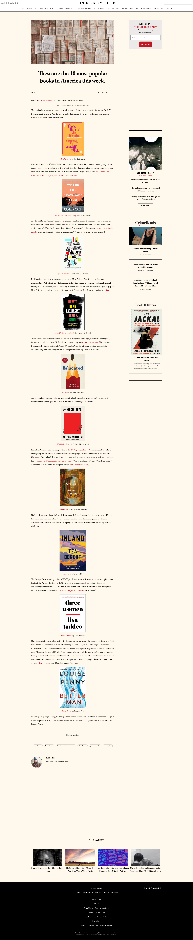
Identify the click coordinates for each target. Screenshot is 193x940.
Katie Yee (35, 92)
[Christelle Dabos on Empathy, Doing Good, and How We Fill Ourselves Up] (145, 863)
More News (146, 205)
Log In (169, 8)
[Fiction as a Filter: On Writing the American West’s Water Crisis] (80, 863)
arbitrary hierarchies (89, 342)
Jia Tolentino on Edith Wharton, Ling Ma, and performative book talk (70, 174)
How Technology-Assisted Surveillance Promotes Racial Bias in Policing (112, 870)
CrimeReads (158, 8)
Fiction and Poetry (48, 8)
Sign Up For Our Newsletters (96, 908)
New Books (82, 746)
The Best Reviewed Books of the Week (146, 358)
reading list (107, 746)
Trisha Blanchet (147, 271)
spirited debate (42, 663)
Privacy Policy (96, 921)
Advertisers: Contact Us (96, 916)
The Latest (96, 840)
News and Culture (66, 8)
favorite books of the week (66, 746)
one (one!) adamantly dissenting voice (55, 461)
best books (37, 746)
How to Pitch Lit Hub (96, 912)
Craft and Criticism (29, 8)
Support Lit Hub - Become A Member (97, 925)
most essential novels (79, 465)
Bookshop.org (83, 935)
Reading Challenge (130, 8)
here (44, 290)
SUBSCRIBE (146, 44)
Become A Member (84, 8)
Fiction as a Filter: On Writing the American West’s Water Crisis (80, 870)
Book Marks (146, 8)
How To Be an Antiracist (64, 333)
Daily (145, 172)
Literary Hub (97, 3)
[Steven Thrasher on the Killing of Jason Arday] (47, 863)
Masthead (96, 899)
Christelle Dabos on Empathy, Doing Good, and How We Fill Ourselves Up (145, 870)
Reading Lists (113, 8)
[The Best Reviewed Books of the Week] (146, 332)
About (96, 903)
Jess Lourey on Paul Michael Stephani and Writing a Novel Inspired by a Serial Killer (145, 283)
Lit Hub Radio (99, 8)
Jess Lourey (146, 289)
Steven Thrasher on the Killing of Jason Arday (47, 870)
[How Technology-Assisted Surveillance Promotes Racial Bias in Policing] (113, 863)
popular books (95, 746)
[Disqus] (72, 796)
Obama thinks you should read (70, 590)
